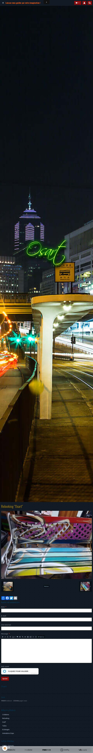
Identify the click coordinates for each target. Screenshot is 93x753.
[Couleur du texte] (14, 636)
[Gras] (2, 636)
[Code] (33, 636)
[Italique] (5, 636)
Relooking (5, 718)
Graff (4, 722)
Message (4, 634)
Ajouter (5, 679)
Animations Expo (8, 733)
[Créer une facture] (83, 750)
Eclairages (6, 729)
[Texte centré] (20, 636)
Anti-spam (5, 666)
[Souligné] (7, 636)
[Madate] (28, 750)
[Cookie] (4, 748)
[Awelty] (64, 750)
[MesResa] (46, 750)
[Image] (27, 636)
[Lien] (22, 636)
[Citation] (17, 636)
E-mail (3, 616)
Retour (46, 586)
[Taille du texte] (10, 636)
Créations (5, 714)
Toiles (4, 726)
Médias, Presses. (8, 746)
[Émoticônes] (36, 636)
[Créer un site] (10, 750)
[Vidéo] (30, 636)
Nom (3, 607)
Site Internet (6, 625)
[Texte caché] (25, 636)
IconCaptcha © (34, 673)
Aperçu (41, 637)
